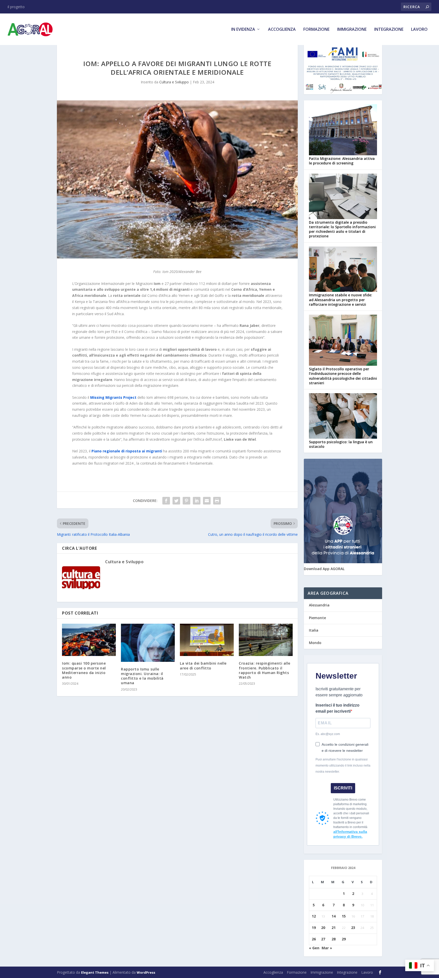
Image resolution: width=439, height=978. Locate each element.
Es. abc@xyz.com (328, 734)
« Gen (314, 947)
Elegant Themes (94, 972)
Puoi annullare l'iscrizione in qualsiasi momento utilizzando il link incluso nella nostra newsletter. (343, 765)
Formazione (316, 29)
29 (344, 939)
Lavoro (419, 29)
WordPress (146, 972)
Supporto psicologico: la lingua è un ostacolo (341, 444)
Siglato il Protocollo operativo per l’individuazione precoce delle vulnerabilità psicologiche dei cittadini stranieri (343, 375)
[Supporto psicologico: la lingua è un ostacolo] (343, 416)
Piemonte (317, 617)
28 (334, 939)
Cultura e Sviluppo (174, 82)
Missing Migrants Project (113, 397)
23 (353, 927)
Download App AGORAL (324, 568)
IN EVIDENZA (243, 29)
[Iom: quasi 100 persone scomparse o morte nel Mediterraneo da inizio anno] (89, 640)
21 (334, 927)
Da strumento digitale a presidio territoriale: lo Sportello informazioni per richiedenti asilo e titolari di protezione (342, 229)
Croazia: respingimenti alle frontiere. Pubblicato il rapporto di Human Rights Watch (264, 670)
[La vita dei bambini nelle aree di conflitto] (207, 640)
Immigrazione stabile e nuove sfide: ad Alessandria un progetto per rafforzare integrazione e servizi (340, 300)
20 (323, 927)
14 (334, 916)
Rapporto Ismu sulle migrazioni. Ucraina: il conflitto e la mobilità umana (142, 676)
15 (344, 916)
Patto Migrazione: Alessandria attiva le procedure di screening (342, 160)
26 (314, 939)
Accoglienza (282, 29)
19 (314, 927)
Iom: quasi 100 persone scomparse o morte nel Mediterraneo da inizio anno (84, 670)
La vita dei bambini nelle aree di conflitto (203, 665)
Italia (313, 630)
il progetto (16, 6)
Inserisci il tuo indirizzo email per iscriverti (337, 708)
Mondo (315, 642)
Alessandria (319, 605)
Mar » (327, 947)
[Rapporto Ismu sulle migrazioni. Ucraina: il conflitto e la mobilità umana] (148, 643)
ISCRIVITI (343, 788)
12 (314, 916)
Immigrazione (352, 29)
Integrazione (388, 29)
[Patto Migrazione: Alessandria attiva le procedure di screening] (343, 130)
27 (323, 939)
